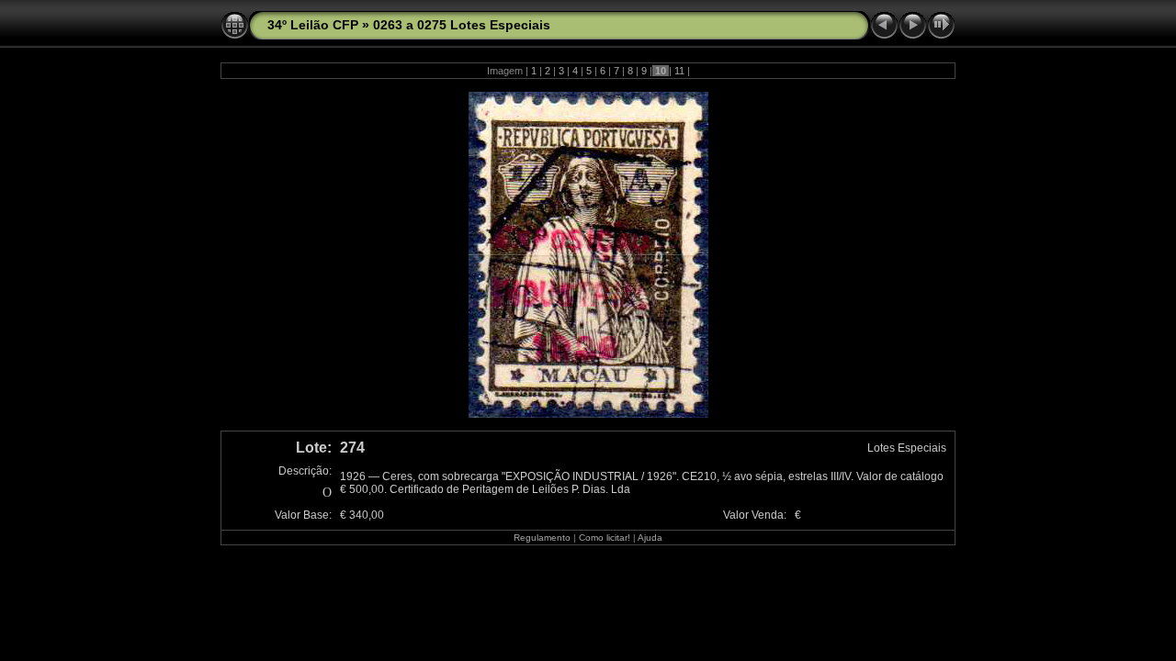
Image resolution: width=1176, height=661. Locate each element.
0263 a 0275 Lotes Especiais (461, 24)
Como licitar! (604, 537)
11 (679, 70)
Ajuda (650, 537)
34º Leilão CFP (312, 24)
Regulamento (542, 537)
